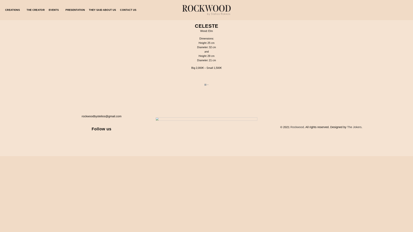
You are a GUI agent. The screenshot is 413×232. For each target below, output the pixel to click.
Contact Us (128, 10)
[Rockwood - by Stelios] (206, 10)
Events (54, 10)
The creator (36, 10)
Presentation (75, 10)
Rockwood (297, 127)
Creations (12, 10)
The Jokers (354, 127)
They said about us (102, 10)
